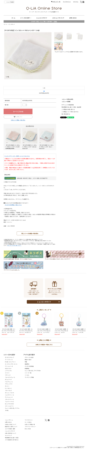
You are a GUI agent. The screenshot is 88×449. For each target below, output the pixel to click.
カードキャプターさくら (11, 364)
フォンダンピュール (10, 377)
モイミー (7, 386)
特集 (26, 362)
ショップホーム (9, 420)
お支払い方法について (10, 424)
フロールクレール (9, 399)
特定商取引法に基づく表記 (11, 437)
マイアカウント (67, 1)
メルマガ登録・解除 (10, 429)
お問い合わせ (72, 18)
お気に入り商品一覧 (30, 424)
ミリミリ (7, 373)
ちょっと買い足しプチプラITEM (32, 370)
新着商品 (27, 368)
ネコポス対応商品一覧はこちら (13, 205)
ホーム (13, 18)
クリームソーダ (9, 366)
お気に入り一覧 (56, 1)
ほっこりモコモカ (9, 404)
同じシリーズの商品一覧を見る (29, 233)
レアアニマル (8, 370)
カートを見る (28, 422)
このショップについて (58, 18)
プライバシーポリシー (30, 426)
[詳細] (55, 21)
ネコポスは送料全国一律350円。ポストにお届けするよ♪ (18, 259)
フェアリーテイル (9, 401)
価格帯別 (27, 364)
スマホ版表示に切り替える (11, 440)
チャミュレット (9, 397)
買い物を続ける (66, 114)
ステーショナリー (9, 406)
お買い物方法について (10, 433)
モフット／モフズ (9, 393)
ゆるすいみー (8, 368)
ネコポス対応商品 (29, 366)
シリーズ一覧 (28, 373)
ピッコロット (12, 24)
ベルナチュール (9, 382)
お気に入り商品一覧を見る (18, 120)
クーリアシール (9, 359)
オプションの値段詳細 (68, 105)
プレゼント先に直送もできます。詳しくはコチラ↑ (57, 259)
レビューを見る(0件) (67, 99)
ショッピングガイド (41, 18)
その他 (6, 410)
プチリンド (8, 375)
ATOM (29, 429)
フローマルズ (8, 390)
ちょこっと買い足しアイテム (12, 408)
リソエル (27, 375)
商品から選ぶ (28, 359)
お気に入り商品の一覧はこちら (44, 344)
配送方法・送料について (11, 426)
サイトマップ (8, 435)
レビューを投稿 (66, 101)
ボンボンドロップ (9, 357)
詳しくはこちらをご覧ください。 (14, 245)
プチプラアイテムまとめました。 (12, 270)
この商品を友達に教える (68, 109)
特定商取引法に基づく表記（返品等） (72, 107)
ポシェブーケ (8, 379)
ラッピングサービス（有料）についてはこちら (17, 156)
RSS (26, 429)
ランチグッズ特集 (29, 377)
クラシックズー (9, 384)
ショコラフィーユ (9, 395)
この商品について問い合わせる (70, 112)
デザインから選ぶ (29, 357)
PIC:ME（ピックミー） (10, 362)
